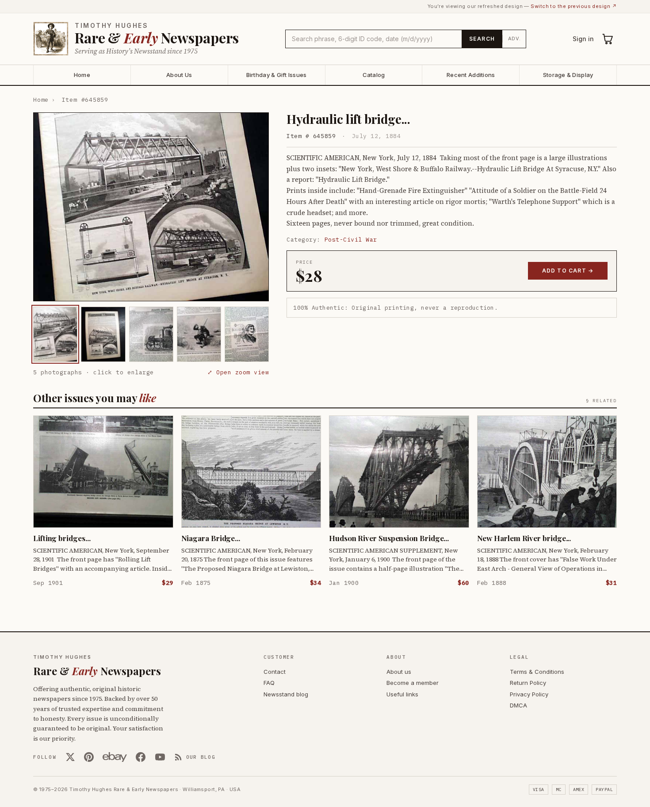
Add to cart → (568, 270)
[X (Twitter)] (70, 757)
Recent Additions (471, 74)
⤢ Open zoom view (238, 372)
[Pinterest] (89, 757)
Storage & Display (568, 74)
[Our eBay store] (115, 757)
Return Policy (528, 682)
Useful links (402, 694)
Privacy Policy (529, 694)
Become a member (412, 682)
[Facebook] (140, 757)
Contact (275, 671)
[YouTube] (160, 757)
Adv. (514, 38)
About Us (179, 74)
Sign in (583, 38)
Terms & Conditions (537, 671)
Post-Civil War (351, 239)
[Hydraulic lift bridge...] (55, 334)
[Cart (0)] (608, 39)
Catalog (374, 74)
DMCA (518, 705)
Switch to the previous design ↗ (574, 6)
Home (82, 74)
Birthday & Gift (276, 74)
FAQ (269, 682)
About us (398, 671)
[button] (151, 206)
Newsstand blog (286, 694)
